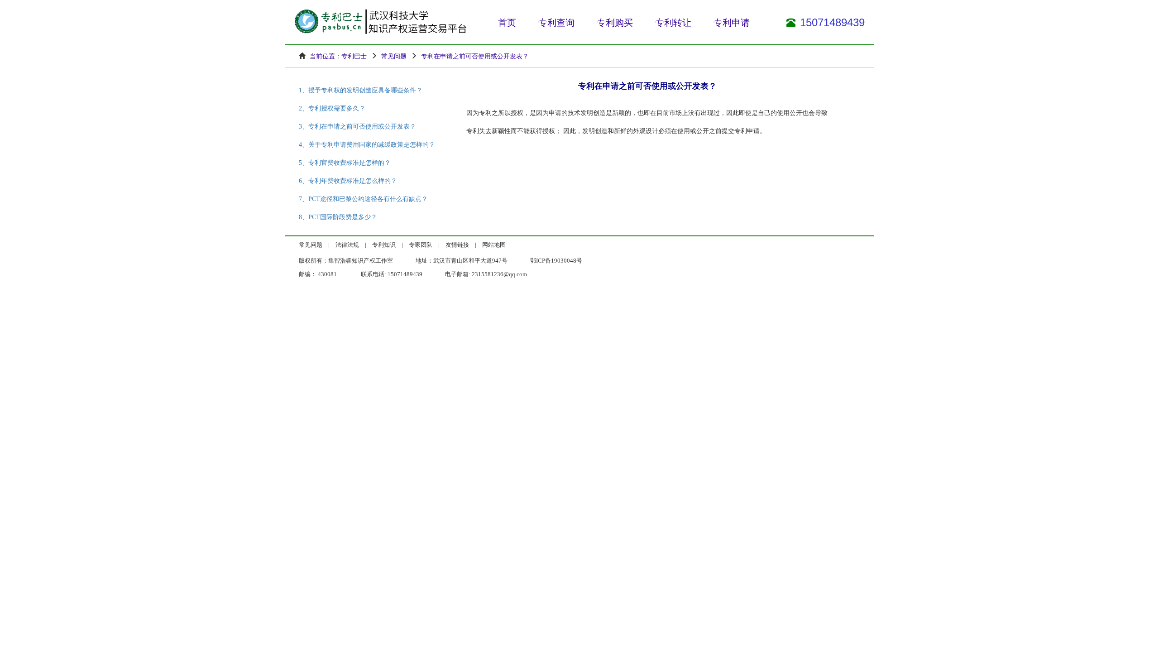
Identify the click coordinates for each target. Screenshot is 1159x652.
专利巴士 (354, 56)
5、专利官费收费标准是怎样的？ (345, 162)
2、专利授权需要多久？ (332, 108)
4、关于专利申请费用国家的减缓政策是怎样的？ (367, 144)
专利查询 (556, 23)
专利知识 (384, 244)
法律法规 (347, 244)
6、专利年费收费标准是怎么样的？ (348, 180)
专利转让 (673, 23)
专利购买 (615, 23)
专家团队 (420, 244)
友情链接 (457, 244)
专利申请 (732, 23)
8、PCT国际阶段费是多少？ (338, 217)
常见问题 (310, 244)
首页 (507, 23)
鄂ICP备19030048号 (556, 260)
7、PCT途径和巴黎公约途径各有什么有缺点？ (363, 199)
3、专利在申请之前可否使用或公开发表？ (357, 126)
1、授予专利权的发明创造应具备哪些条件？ (360, 90)
